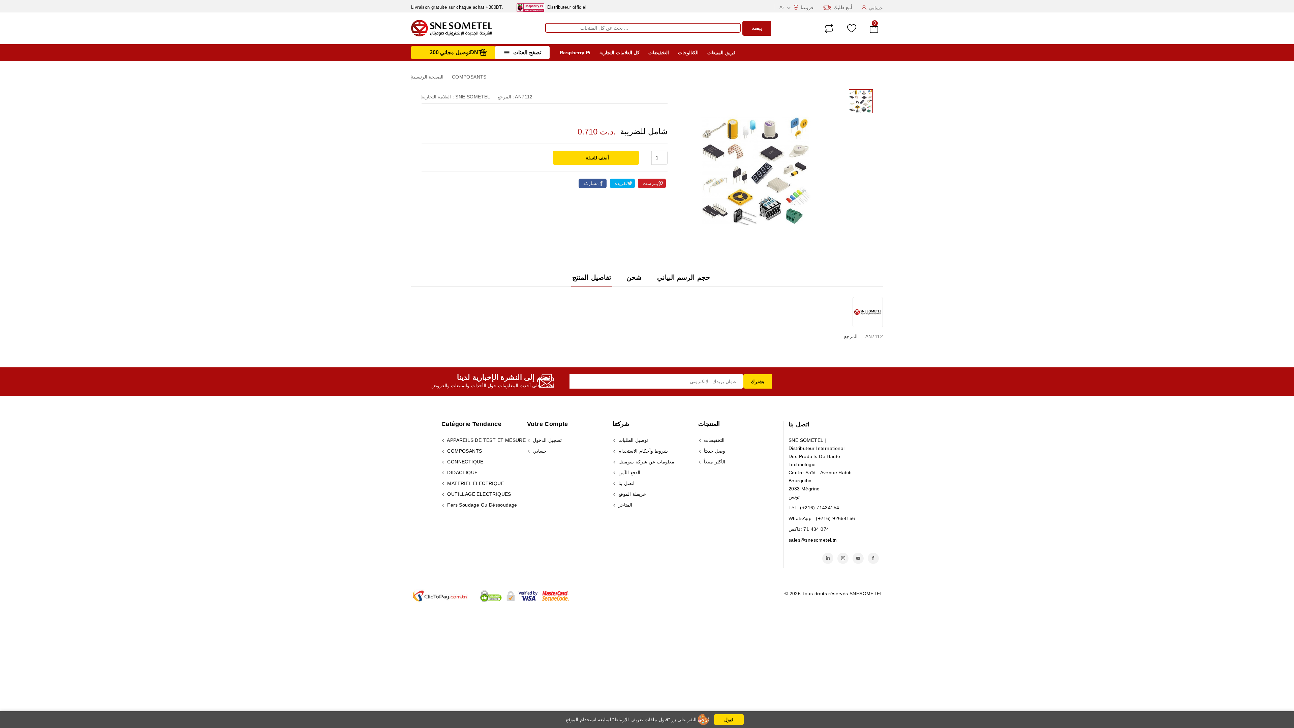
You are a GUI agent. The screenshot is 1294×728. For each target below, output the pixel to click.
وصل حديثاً (714, 451)
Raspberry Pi (575, 52)
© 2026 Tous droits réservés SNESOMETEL (833, 593)
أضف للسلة (596, 157)
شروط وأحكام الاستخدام (642, 451)
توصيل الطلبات (632, 440)
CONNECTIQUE (465, 461)
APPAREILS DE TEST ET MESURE (486, 440)
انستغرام (843, 558)
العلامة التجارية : (438, 96)
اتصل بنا (799, 424)
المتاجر (624, 505)
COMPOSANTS (464, 451)
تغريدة (621, 183)
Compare (829, 28)
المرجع (851, 336)
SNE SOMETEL (472, 96)
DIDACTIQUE (461, 472)
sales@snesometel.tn (813, 540)
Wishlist (851, 28)
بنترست (650, 183)
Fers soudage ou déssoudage (481, 505)
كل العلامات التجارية (619, 52)
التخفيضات (658, 52)
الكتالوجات (688, 52)
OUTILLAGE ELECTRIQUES (478, 494)
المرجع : (506, 96)
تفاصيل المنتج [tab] (591, 277)
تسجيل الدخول (546, 440)
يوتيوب (858, 558)
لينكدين (827, 558)
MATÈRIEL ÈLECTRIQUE (475, 483)
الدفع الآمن (628, 472)
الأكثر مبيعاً (714, 461)
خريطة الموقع (631, 494)
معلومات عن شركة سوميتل (645, 461)
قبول (729, 719)
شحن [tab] (634, 277)
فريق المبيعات (721, 52)
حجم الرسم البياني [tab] (683, 277)
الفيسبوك (873, 558)
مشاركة (591, 183)
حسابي (539, 451)
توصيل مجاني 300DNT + (458, 52)
